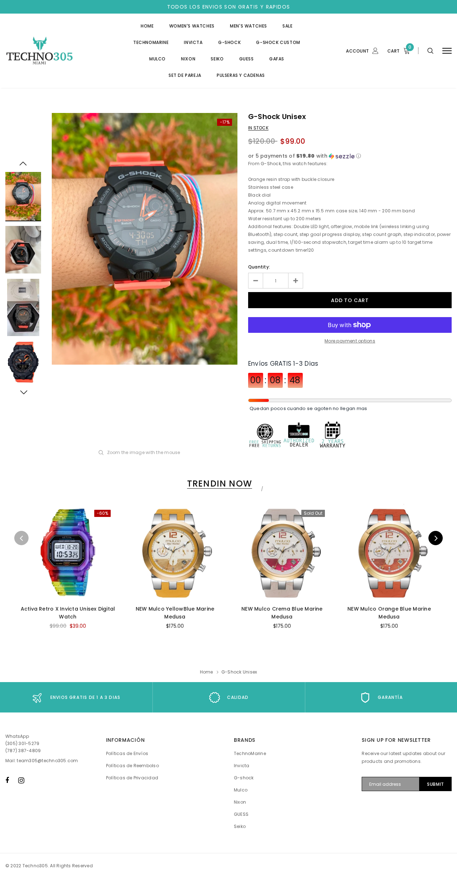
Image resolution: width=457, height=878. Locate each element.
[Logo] (59, 51)
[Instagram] (21, 780)
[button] (350, 156)
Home (206, 672)
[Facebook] (7, 780)
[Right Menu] (447, 51)
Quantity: (259, 267)
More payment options (350, 341)
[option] (144, 239)
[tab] (218, 483)
